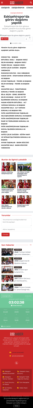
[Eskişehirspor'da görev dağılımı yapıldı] (16, 35)
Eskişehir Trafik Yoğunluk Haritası (23, 378)
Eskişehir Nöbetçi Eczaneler (9, 372)
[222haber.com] (16, 3)
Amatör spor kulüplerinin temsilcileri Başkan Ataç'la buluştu (21, 271)
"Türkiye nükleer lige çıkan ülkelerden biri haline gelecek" (22, 253)
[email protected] (17, 352)
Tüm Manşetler (24, 382)
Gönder (5, 234)
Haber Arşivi (23, 388)
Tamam (16, 405)
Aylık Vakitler (7, 326)
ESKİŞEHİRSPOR (18, 8)
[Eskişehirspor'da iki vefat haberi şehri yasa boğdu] (8, 184)
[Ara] (31, 3)
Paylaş (5, 39)
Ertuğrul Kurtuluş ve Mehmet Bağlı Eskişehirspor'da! (23, 191)
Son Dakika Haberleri (7, 389)
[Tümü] (31, 245)
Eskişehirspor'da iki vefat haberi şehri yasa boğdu (7, 191)
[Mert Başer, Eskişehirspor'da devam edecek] (8, 199)
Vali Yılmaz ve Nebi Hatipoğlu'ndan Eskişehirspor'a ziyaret (23, 174)
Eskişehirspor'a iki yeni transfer (23, 205)
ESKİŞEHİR (5, 8)
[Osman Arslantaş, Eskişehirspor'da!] (8, 166)
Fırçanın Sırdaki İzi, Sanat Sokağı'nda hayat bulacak (22, 288)
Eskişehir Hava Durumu (23, 372)
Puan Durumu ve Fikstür (8, 383)
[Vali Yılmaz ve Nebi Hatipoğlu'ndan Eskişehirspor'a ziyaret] (24, 166)
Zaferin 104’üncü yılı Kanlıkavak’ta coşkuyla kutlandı (22, 280)
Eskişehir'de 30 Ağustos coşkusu (21, 262)
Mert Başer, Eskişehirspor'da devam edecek (6, 206)
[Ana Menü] (2, 3)
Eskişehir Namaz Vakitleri (8, 378)
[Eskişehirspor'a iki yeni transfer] (24, 199)
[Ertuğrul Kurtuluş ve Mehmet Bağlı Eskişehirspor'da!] (24, 184)
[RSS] (16, 362)
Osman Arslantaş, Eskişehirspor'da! (7, 172)
